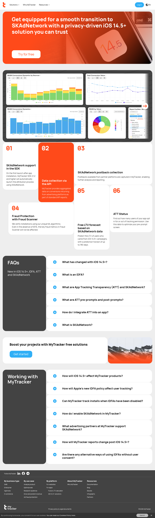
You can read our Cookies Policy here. (61, 515)
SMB (5, 484)
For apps (50, 488)
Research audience (30, 491)
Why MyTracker (29, 5)
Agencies (7, 491)
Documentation (92, 484)
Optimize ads (28, 488)
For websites (51, 484)
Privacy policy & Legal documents (59, 509)
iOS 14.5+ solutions (54, 494)
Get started (21, 354)
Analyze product (29, 484)
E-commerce (8, 494)
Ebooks (89, 491)
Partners (90, 497)
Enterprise (7, 488)
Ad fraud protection (30, 497)
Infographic (91, 494)
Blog (88, 488)
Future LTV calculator (55, 491)
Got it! (142, 515)
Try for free (26, 54)
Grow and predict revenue (33, 494)
